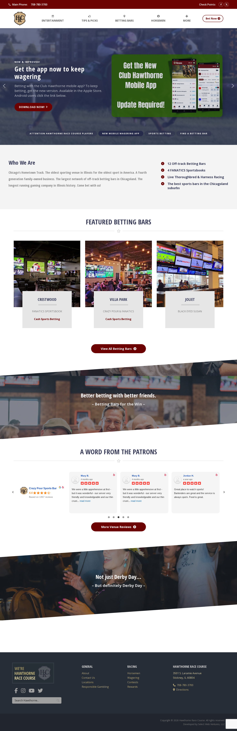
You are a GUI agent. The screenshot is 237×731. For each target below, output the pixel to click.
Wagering (133, 677)
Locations (88, 682)
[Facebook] (18, 692)
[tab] (108, 516)
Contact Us (88, 677)
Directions (182, 689)
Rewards (132, 687)
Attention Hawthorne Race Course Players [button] (61, 133)
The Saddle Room (40, 488)
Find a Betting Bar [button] (193, 133)
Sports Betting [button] (159, 133)
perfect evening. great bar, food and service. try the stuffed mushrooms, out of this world (143, 493)
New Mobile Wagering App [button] (120, 133)
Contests (132, 682)
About (85, 673)
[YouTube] (33, 692)
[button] (4, 85)
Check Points (207, 4)
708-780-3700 (184, 685)
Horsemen (133, 673)
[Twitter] (42, 692)
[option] (118, 492)
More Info (44, 272)
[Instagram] (25, 692)
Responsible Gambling (95, 687)
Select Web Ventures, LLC (211, 724)
